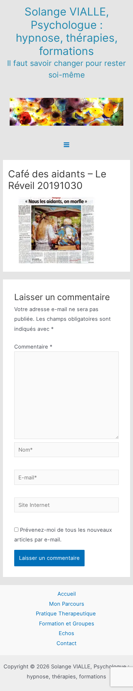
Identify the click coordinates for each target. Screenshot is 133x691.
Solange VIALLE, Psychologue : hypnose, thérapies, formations (67, 31)
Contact (66, 643)
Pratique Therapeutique (66, 613)
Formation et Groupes (66, 623)
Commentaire (33, 346)
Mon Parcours (66, 604)
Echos (66, 633)
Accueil (66, 594)
